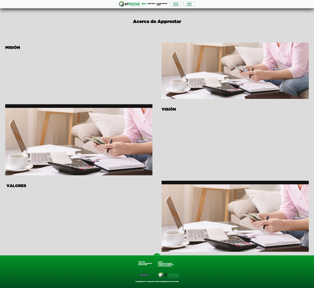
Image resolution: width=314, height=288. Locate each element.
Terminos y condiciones (166, 264)
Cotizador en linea (162, 4)
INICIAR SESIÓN (175, 4)
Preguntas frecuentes (165, 263)
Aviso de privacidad (164, 266)
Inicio (144, 3)
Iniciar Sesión (142, 264)
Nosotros (151, 3)
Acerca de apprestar (145, 263)
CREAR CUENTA (189, 4)
